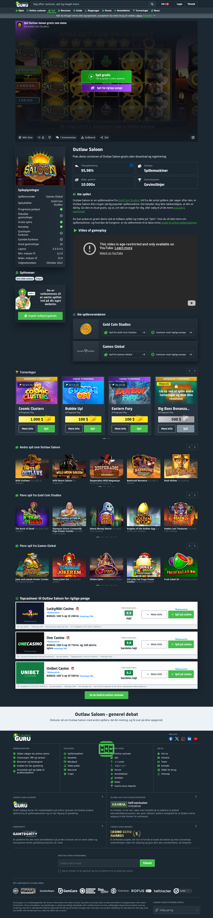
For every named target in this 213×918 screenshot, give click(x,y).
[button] (104, 137)
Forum (108, 10)
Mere (139, 15)
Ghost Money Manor (105, 529)
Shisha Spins (106, 579)
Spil (53, 10)
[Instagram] (183, 739)
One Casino (56, 637)
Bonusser (66, 10)
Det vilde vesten (25, 278)
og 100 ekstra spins (71, 646)
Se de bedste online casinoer (106, 695)
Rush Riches (176, 480)
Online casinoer (37, 10)
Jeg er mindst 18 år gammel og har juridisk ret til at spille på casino (97, 870)
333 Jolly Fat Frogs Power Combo (140, 580)
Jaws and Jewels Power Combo (31, 580)
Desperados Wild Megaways (105, 481)
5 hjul (39, 278)
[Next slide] (195, 371)
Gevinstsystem (151, 179)
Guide (79, 10)
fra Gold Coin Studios (36, 26)
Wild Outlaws (28, 481)
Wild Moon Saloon (64, 481)
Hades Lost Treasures (180, 529)
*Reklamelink (30, 621)
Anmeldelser (123, 10)
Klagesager (93, 10)
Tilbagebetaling (89, 165)
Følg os (173, 734)
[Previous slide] (189, 371)
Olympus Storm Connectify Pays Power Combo (67, 531)
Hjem (21, 10)
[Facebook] (171, 739)
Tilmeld (147, 863)
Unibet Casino (58, 668)
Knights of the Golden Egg (143, 529)
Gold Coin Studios (128, 200)
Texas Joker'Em (67, 580)
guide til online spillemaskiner (179, 222)
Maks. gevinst (88, 179)
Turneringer (142, 10)
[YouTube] (196, 739)
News (157, 10)
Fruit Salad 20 (181, 579)
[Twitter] (177, 739)
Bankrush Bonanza (142, 481)
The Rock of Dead (31, 529)
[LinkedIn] (189, 739)
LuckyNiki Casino (61, 608)
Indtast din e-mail (69, 861)
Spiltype (148, 165)
